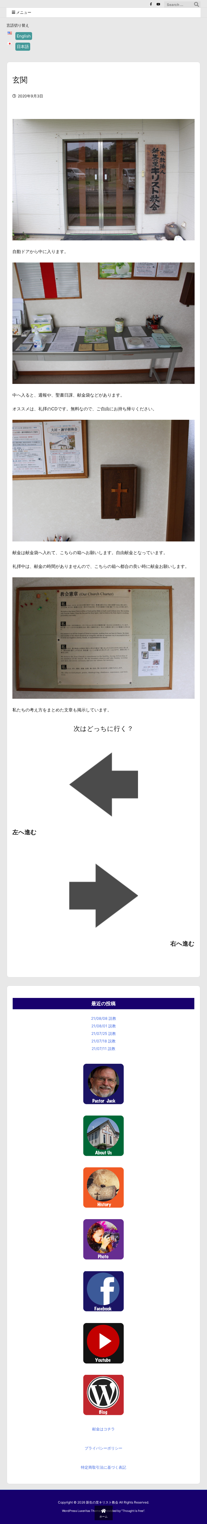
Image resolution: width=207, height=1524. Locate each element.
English (24, 36)
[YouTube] (158, 4)
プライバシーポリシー (103, 1448)
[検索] (196, 4)
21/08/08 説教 (103, 1018)
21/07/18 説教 (103, 1041)
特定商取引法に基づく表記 (103, 1467)
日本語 (23, 46)
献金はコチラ (103, 1429)
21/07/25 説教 (103, 1033)
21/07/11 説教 (103, 1048)
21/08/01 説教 (103, 1026)
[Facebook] (151, 4)
